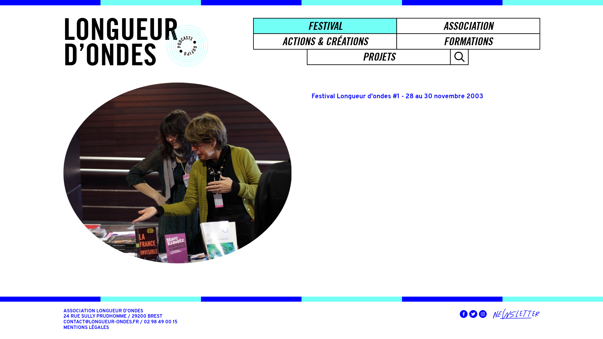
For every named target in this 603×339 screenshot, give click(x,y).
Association (468, 25)
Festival (325, 25)
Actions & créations (325, 41)
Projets (379, 56)
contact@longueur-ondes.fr (101, 322)
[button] (459, 57)
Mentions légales (86, 328)
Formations (468, 41)
